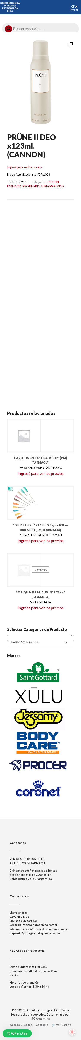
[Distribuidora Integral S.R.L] (10, 6)
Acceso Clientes (21, 1025)
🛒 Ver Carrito (61, 1025)
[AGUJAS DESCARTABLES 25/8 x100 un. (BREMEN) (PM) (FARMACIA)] (24, 503)
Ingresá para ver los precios (24, 167)
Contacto (42, 1025)
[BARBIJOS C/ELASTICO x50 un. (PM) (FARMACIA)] (24, 436)
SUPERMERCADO (52, 186)
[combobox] (40, 638)
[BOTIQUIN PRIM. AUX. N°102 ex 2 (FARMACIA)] (24, 570)
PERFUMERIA (31, 186)
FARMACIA (14, 186)
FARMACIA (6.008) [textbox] (39, 642)
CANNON (53, 182)
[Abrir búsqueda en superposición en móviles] (40, 28)
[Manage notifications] (72, 1032)
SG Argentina (40, 1018)
